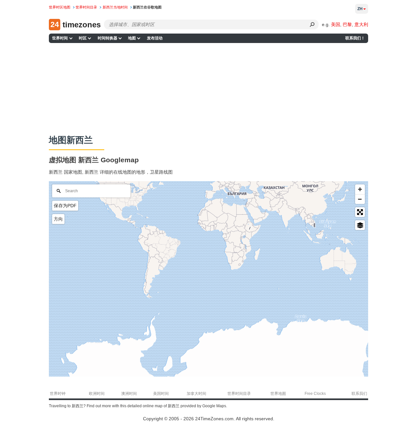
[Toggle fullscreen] (360, 212)
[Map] (208, 279)
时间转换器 (107, 38)
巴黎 (347, 24)
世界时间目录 (239, 393)
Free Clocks (315, 393)
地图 (132, 38)
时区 (83, 38)
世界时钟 (57, 393)
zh (360, 9)
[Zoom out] (360, 199)
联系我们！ (355, 38)
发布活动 (155, 38)
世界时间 (60, 38)
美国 (335, 24)
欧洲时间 (97, 393)
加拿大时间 (196, 393)
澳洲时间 (129, 393)
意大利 (361, 24)
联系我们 (359, 393)
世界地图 (278, 393)
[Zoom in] (360, 189)
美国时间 (161, 393)
